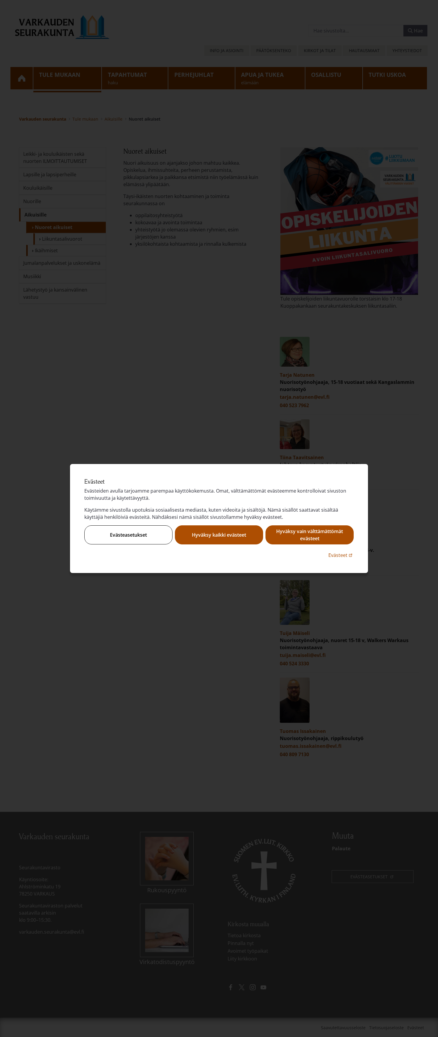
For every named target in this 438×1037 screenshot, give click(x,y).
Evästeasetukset (128, 535)
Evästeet (341, 555)
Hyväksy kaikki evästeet (219, 535)
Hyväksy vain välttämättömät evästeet (309, 535)
